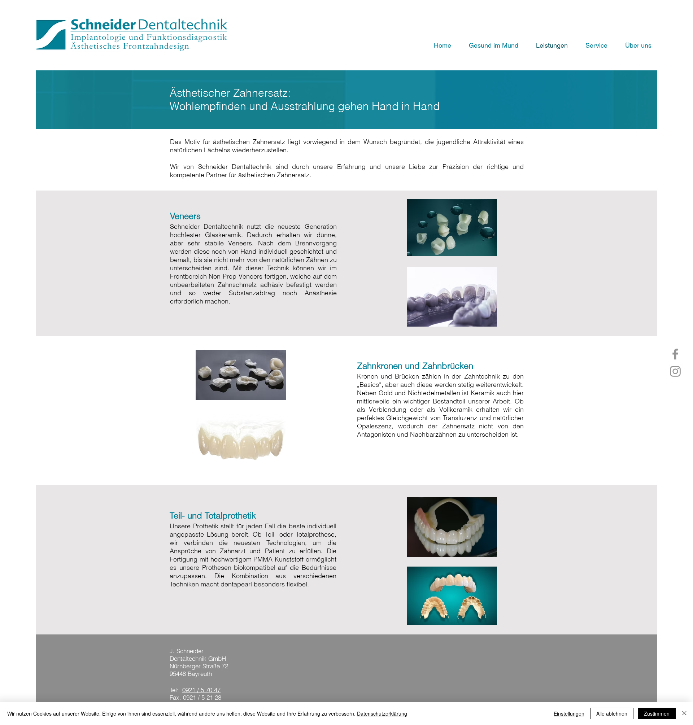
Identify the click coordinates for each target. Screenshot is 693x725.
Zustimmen (657, 713)
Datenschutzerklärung (382, 713)
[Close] (684, 713)
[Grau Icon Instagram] (675, 371)
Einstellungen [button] (569, 713)
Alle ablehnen (611, 713)
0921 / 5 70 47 (201, 690)
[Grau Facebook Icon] (675, 354)
